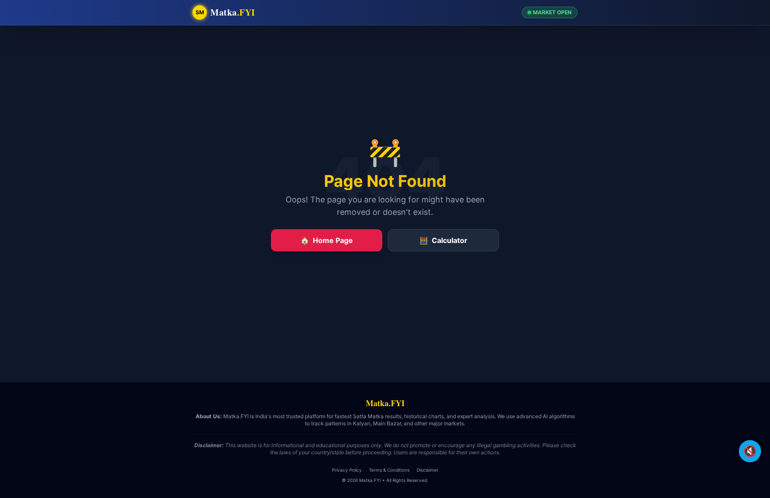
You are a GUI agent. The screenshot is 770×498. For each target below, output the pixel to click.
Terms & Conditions (389, 470)
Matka (232, 12)
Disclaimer (427, 470)
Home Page (326, 240)
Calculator (443, 240)
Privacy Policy (347, 470)
